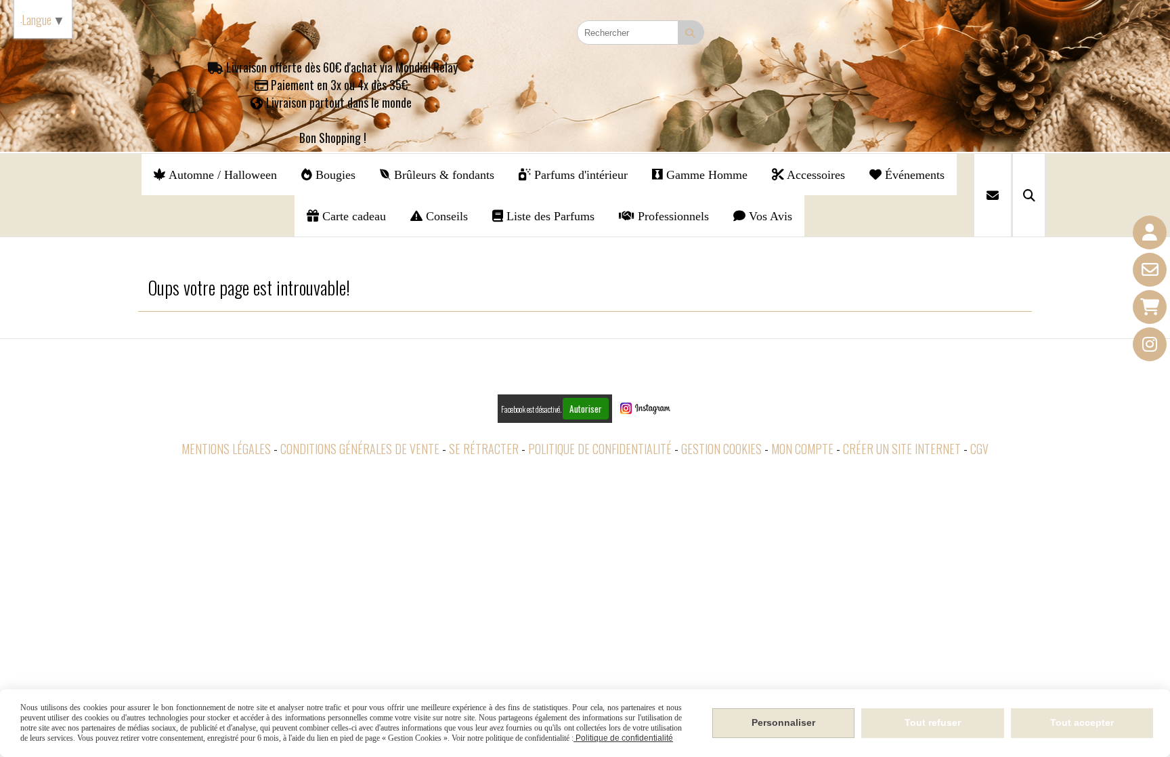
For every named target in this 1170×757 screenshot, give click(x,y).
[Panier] (1150, 307)
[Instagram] (1150, 344)
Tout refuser (933, 722)
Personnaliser (783, 722)
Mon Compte (802, 448)
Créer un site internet (902, 448)
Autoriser (585, 408)
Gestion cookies (721, 448)
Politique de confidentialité (600, 448)
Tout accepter (1082, 722)
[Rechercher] (1029, 195)
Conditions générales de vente (359, 448)
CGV (979, 448)
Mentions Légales (226, 448)
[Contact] (1150, 270)
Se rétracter (484, 448)
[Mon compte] (1150, 232)
